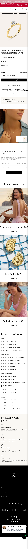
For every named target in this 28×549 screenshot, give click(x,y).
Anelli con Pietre (22, 13)
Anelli (15, 13)
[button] (14, 91)
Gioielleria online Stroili (7, 13)
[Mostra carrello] (26, 9)
